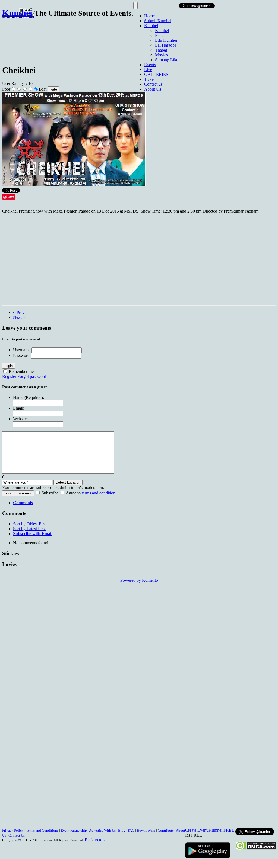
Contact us (153, 84)
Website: (20, 418)
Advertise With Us (102, 830)
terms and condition (98, 493)
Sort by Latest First (29, 528)
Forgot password (31, 376)
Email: (18, 408)
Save (11, 197)
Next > (19, 317)
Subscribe (50, 493)
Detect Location (68, 482)
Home (149, 16)
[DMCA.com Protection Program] (255, 848)
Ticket (149, 79)
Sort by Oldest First (29, 524)
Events (150, 64)
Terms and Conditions (42, 830)
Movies (161, 55)
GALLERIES (156, 74)
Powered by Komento (139, 580)
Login (8, 366)
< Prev (18, 312)
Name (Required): (28, 397)
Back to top (95, 840)
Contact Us (16, 835)
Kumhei (151, 25)
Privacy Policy (13, 830)
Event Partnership (74, 830)
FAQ (131, 830)
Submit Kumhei (157, 20)
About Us (152, 89)
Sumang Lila (166, 59)
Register (9, 376)
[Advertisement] (101, 39)
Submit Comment (18, 493)
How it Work (146, 830)
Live (148, 69)
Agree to (73, 493)
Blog (121, 830)
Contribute (166, 830)
